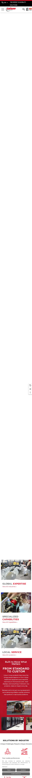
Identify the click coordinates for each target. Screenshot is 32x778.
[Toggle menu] (2, 9)
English (4, 2)
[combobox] (4, 2)
